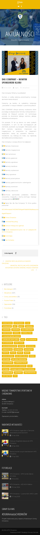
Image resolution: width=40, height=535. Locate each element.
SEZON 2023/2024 (8, 356)
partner (21, 346)
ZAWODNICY (18, 372)
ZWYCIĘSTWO (7, 376)
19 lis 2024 (15, 479)
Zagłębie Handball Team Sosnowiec (22, 369)
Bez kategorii (8, 289)
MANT (19, 532)
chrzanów (15, 329)
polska (13, 352)
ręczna (27, 352)
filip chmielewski (27, 329)
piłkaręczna (18, 349)
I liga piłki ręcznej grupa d (11, 336)
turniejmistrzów (21, 362)
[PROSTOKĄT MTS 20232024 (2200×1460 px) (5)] (20, 63)
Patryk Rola (31, 346)
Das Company (9, 240)
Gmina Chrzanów (10, 217)
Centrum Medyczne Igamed (14, 226)
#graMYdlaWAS (25, 209)
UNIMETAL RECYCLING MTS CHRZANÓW (14, 366)
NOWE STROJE (19, 342)
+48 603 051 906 (12, 410)
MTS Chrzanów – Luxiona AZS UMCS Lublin (24, 494)
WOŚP (30, 366)
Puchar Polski (8, 300)
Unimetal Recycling (11, 221)
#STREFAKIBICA (18, 323)
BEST (15, 326)
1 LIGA (27, 323)
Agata (17, 87)
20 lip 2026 (15, 446)
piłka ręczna (29, 349)
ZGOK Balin (8, 236)
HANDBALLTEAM (27, 333)
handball (16, 333)
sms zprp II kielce (21, 356)
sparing (32, 356)
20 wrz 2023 (7, 87)
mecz (22, 339)
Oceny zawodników (10, 297)
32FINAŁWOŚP (7, 326)
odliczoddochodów (9, 346)
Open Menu (31, 17)
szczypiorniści (7, 362)
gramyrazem (7, 333)
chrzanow (29, 326)
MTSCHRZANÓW (7, 342)
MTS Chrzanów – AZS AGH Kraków (21, 484)
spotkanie (6, 359)
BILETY (21, 326)
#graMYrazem (6, 213)
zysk (15, 376)
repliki (20, 352)
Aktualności (26, 87)
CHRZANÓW (6, 329)
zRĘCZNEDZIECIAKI (30, 372)
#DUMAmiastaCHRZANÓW (11, 209)
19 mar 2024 (16, 487)
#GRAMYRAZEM (7, 323)
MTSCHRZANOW (31, 339)
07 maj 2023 (16, 496)
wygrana (6, 369)
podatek (5, 352)
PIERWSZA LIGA (7, 349)
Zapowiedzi (8, 304)
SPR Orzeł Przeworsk (19, 359)
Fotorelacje (7, 308)
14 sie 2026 (15, 435)
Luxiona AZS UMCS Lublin (11, 339)
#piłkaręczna (34, 209)
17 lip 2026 (15, 456)
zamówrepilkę (7, 372)
